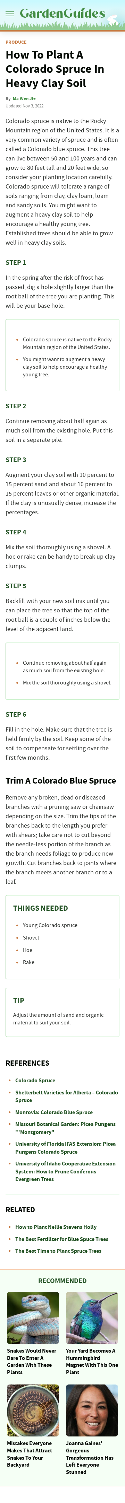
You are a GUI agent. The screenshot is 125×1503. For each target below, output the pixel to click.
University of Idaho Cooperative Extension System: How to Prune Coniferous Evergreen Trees (65, 1171)
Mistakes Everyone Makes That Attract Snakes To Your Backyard (29, 1454)
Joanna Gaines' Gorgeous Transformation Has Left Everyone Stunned (90, 1458)
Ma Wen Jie (24, 99)
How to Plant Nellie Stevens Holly (56, 1227)
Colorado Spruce (35, 1080)
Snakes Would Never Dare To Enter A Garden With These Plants (31, 1361)
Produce (16, 42)
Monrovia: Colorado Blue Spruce (54, 1112)
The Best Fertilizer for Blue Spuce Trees (61, 1239)
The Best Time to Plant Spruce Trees (58, 1251)
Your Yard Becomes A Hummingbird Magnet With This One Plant (92, 1361)
